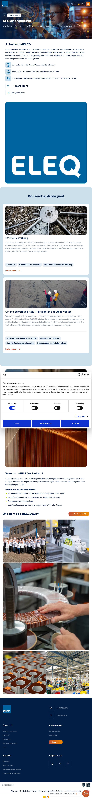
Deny (17, 423)
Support (55, 742)
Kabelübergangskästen (12, 769)
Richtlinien (53, 735)
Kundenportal (54, 731)
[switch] (35, 408)
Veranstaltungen (10, 743)
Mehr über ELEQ (79, 514)
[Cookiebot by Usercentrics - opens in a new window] (79, 375)
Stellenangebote (10, 731)
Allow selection (46, 423)
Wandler (6, 761)
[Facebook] (68, 764)
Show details (80, 416)
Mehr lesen (10, 271)
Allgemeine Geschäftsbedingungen (24, 791)
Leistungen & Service (11, 773)
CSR (4, 747)
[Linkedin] (52, 764)
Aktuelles (7, 739)
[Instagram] (60, 764)
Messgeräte (8, 765)
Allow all (75, 423)
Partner (6, 735)
